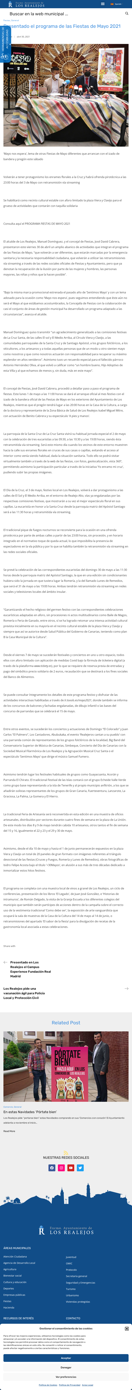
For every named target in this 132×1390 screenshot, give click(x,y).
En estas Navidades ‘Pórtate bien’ (30, 1112)
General (15, 20)
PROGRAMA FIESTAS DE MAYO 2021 (47, 224)
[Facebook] (51, 1167)
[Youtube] (70, 1167)
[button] (127, 1328)
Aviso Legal (87, 1385)
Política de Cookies (48, 1385)
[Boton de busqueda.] (126, 13)
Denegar (66, 1367)
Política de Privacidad (69, 1385)
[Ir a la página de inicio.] (26, 4)
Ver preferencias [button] (66, 1376)
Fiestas (6, 20)
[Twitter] (80, 1167)
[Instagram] (61, 1167)
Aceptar (66, 1358)
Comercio (8, 1107)
